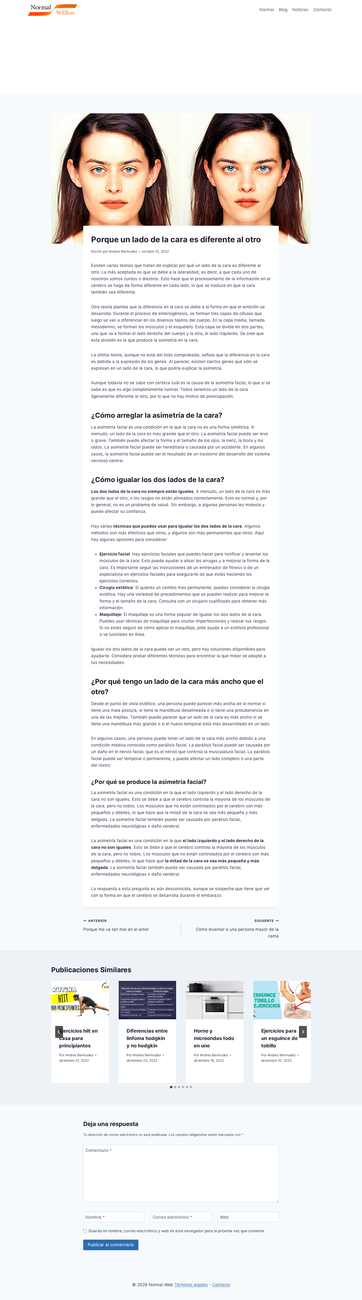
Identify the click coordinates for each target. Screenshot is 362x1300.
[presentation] (80, 1000)
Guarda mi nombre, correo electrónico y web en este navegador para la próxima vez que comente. (177, 1231)
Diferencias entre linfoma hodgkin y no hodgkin (147, 1038)
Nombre (95, 1217)
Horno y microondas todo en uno (214, 1038)
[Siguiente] (303, 1032)
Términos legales (191, 1284)
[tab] (171, 1087)
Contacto (322, 9)
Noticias (300, 9)
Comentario (98, 1150)
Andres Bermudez (79, 1055)
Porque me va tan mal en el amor (116, 925)
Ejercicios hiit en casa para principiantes (78, 1038)
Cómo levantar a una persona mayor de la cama (237, 928)
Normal (267, 9)
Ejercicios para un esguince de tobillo (279, 1038)
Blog (283, 9)
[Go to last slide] (59, 1032)
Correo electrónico (172, 1217)
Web (224, 1217)
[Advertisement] (181, 56)
